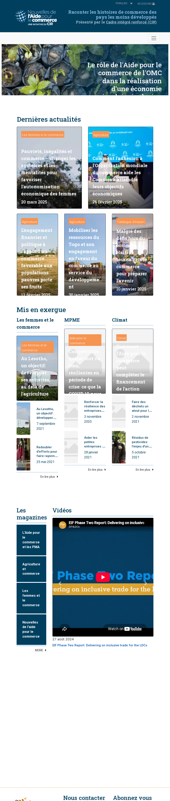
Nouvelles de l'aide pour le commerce (31, 629)
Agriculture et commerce (31, 569)
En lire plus (47, 477)
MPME (72, 320)
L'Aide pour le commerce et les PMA (31, 540)
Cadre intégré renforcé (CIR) (131, 22)
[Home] (37, 18)
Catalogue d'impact (130, 222)
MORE (39, 650)
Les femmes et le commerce (42, 135)
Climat (119, 320)
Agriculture (100, 135)
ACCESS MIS (144, 3)
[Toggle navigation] (154, 38)
